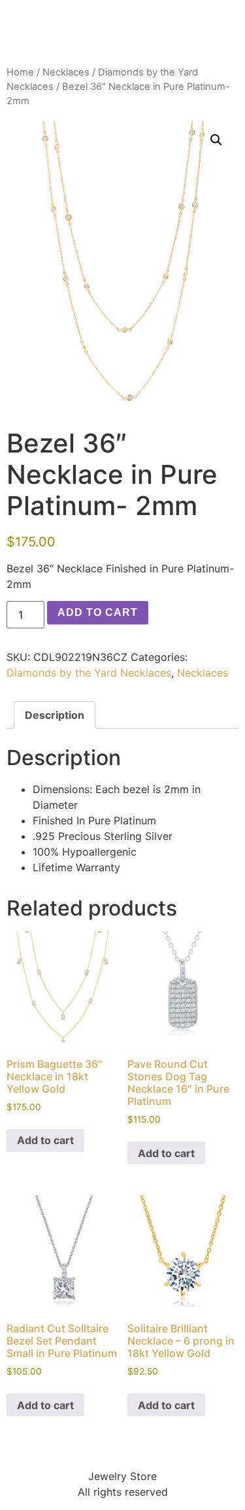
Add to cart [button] (45, 1140)
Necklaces (66, 72)
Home (20, 72)
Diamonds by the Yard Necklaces (89, 672)
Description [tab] (54, 714)
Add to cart (97, 612)
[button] (216, 140)
